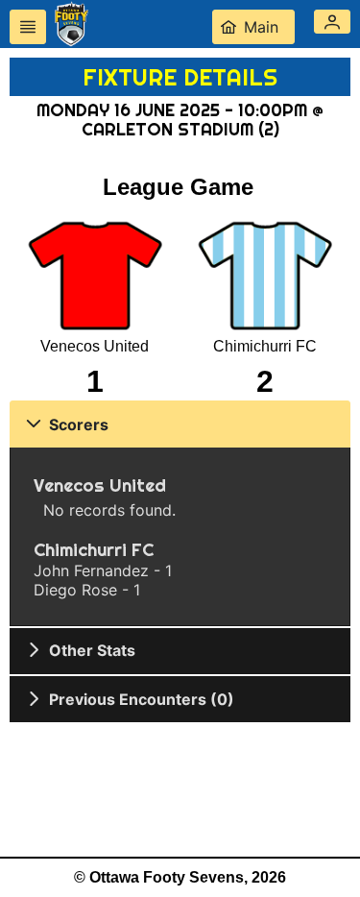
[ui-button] (28, 27)
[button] (332, 22)
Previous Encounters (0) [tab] (141, 699)
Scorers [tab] (78, 424)
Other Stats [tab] (92, 650)
